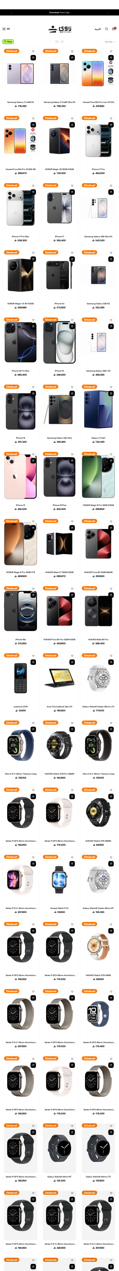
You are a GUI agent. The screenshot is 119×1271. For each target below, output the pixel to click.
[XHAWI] (59, 29)
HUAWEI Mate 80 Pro (98, 639)
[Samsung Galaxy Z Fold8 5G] (20, 74)
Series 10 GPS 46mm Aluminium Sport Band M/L (98, 1042)
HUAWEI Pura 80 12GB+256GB (98, 572)
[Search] (106, 29)
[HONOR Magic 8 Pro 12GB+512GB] (98, 477)
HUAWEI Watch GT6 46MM (98, 841)
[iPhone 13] (20, 477)
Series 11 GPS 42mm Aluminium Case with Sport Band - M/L (20, 975)
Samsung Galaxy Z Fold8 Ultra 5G (59, 102)
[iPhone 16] (20, 409)
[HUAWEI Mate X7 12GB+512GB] (59, 544)
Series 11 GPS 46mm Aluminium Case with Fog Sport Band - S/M (98, 1109)
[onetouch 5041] (20, 678)
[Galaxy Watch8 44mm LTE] (98, 1148)
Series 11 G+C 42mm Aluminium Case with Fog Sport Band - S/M (21, 1042)
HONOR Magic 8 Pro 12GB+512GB (98, 505)
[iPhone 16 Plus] (59, 477)
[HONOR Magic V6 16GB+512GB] (59, 141)
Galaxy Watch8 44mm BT (59, 1176)
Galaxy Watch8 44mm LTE (98, 1176)
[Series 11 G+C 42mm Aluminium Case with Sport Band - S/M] (20, 880)
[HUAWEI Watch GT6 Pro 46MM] (59, 745)
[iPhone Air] (59, 275)
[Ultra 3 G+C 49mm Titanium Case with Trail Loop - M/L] (98, 745)
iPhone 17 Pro (98, 169)
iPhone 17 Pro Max (20, 236)
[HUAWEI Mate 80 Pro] (98, 611)
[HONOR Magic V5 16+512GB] (20, 275)
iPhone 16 (20, 438)
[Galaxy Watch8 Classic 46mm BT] (98, 880)
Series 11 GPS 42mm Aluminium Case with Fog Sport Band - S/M (21, 1109)
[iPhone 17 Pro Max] (20, 208)
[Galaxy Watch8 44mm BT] (59, 1148)
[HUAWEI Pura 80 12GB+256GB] (98, 544)
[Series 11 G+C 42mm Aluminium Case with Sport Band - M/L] (98, 1215)
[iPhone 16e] (20, 611)
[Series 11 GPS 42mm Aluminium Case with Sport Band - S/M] (20, 812)
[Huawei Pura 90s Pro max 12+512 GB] (98, 74)
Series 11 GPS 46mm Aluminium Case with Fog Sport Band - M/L (59, 1042)
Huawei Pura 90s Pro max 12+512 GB (98, 102)
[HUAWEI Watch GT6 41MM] (98, 947)
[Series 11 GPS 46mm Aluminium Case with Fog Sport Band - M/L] (59, 1014)
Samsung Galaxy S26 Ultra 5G (98, 236)
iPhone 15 (59, 371)
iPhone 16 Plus (59, 505)
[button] (11, 12)
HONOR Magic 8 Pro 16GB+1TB (20, 572)
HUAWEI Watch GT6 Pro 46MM (59, 774)
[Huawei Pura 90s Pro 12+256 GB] (20, 141)
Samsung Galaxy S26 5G (98, 303)
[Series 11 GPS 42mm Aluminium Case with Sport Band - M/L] (20, 947)
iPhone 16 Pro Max (20, 371)
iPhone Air (59, 303)
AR (8, 28)
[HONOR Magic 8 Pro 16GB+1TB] (20, 544)
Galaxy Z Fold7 (98, 438)
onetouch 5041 (20, 706)
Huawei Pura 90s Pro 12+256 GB (20, 169)
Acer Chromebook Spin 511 (59, 706)
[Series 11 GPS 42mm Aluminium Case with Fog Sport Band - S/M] (20, 1081)
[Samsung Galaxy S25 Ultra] (59, 409)
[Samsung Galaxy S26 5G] (98, 275)
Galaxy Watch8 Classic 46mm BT (98, 908)
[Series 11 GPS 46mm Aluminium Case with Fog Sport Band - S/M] (98, 1081)
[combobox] (8, 29)
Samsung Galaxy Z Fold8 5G (20, 102)
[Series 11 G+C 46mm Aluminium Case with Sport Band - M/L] (59, 1215)
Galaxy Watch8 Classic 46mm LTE (98, 706)
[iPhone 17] (59, 208)
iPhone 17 (59, 236)
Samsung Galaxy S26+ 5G (98, 371)
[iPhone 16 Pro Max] (20, 342)
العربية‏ (98, 28)
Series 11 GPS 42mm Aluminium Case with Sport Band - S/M (20, 841)
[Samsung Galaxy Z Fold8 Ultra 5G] (59, 74)
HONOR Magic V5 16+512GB (20, 303)
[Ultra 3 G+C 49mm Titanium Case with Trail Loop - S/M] (20, 745)
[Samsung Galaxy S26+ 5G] (98, 342)
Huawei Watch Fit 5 (59, 908)
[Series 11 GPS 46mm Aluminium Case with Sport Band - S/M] (59, 812)
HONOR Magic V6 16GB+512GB (59, 169)
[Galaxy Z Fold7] (98, 409)
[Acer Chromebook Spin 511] (59, 678)
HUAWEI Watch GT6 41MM (98, 975)
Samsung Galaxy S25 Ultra (59, 438)
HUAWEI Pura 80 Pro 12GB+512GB (59, 639)
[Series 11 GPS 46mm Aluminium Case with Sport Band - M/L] (59, 1081)
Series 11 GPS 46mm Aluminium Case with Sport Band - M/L (59, 1109)
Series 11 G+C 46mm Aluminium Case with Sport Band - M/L (59, 1244)
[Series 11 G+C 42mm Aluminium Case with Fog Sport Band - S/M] (20, 1014)
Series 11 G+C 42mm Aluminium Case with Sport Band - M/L (98, 1244)
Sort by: (109, 41)
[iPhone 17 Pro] (98, 141)
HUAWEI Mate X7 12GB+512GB (59, 572)
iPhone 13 (20, 505)
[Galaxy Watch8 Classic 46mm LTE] (98, 678)
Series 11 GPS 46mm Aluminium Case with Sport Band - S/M (59, 841)
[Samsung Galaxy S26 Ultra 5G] (98, 208)
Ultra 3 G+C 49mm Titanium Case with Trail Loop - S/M (20, 774)
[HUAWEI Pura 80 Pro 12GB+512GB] (59, 611)
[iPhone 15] (59, 342)
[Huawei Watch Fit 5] (59, 880)
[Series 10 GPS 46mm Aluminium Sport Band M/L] (98, 1014)
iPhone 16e (20, 639)
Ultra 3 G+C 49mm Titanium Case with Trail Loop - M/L (98, 774)
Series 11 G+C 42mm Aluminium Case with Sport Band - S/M (20, 908)
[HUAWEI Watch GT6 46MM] (98, 812)
